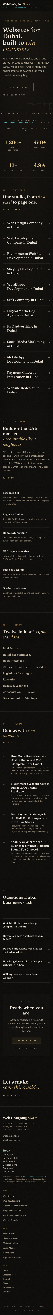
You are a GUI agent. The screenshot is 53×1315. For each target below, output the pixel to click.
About (5, 1270)
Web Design (8, 1196)
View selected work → (16, 95)
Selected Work (10, 1274)
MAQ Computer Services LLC (18, 123)
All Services (8, 1287)
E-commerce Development (15, 1205)
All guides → (11, 743)
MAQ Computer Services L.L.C (34, 1176)
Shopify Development (13, 1210)
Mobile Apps (8, 1252)
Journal (6, 1279)
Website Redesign (11, 1220)
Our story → (10, 478)
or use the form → (26, 1048)
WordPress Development (14, 1215)
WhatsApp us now (26, 1040)
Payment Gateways (12, 1257)
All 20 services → (14, 209)
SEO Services (9, 1233)
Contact (6, 1291)
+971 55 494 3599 (11, 1136)
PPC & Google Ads (11, 1243)
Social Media (9, 1248)
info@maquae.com (11, 1140)
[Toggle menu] (47, 5)
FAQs (5, 1283)
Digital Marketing (11, 1238)
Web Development (11, 1201)
